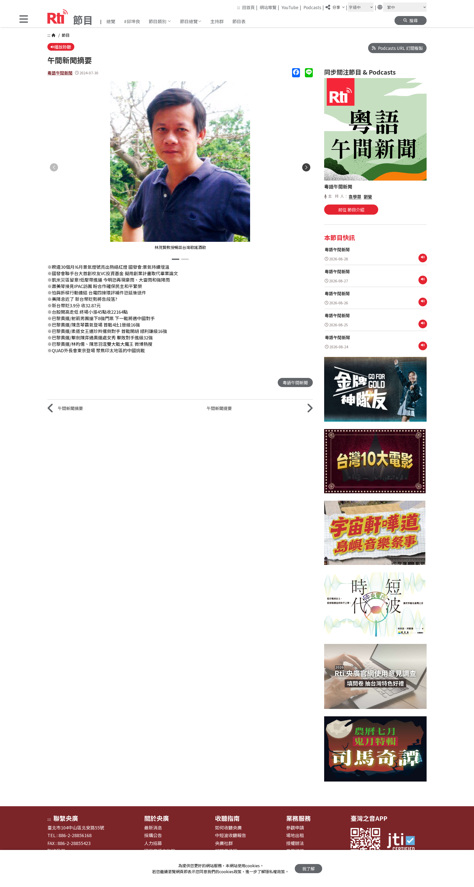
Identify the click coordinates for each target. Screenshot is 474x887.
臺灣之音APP (369, 818)
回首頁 (249, 7)
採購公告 (153, 835)
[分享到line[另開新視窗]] (309, 72)
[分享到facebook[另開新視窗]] (296, 72)
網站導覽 (269, 7)
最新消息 (153, 827)
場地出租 (295, 835)
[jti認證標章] (404, 842)
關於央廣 (156, 818)
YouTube (291, 7)
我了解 (308, 869)
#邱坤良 (132, 21)
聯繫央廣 (65, 818)
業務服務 (298, 818)
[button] (24, 19)
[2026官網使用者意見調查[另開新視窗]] (375, 680)
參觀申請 (295, 827)
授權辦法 (295, 843)
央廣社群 (224, 843)
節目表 (239, 21)
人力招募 (153, 843)
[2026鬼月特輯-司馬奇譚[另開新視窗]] (375, 752)
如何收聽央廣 (228, 827)
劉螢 (368, 196)
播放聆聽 (62, 47)
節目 (65, 35)
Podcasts (313, 7)
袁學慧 (355, 196)
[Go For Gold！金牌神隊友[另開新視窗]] (375, 393)
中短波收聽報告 (230, 835)
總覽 (110, 21)
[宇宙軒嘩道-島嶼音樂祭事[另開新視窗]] (374, 536)
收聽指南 (227, 818)
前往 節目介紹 (351, 209)
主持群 (217, 21)
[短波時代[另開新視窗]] (374, 608)
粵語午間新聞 (60, 73)
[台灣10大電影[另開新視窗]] (375, 465)
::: (238, 7)
